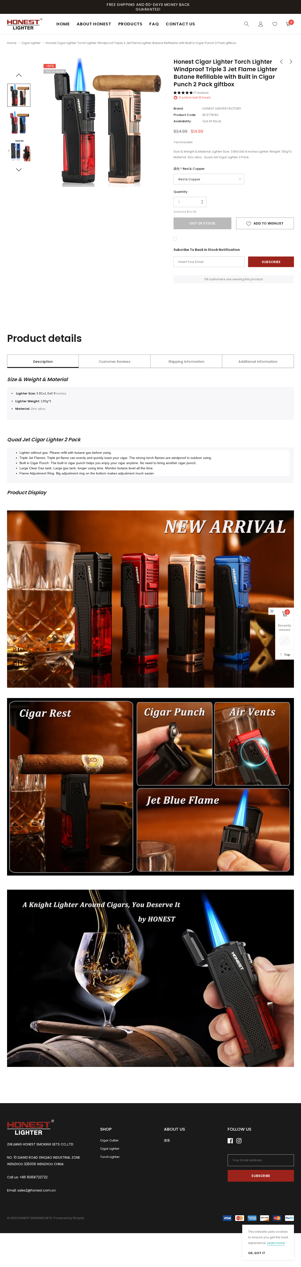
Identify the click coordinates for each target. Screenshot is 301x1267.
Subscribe (260, 1175)
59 (206, 279)
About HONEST (94, 24)
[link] (246, 23)
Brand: (178, 108)
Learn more (276, 1243)
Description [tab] (43, 361)
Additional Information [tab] (257, 361)
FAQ (154, 24)
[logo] (24, 24)
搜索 (167, 1140)
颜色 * (189, 168)
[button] (183, 93)
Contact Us (180, 24)
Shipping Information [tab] (186, 361)
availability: (183, 121)
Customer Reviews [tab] (115, 361)
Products (130, 24)
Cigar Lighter (31, 43)
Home (63, 24)
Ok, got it (256, 1253)
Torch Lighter (110, 1157)
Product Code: (185, 115)
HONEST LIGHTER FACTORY (221, 108)
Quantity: (181, 191)
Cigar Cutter (109, 1140)
